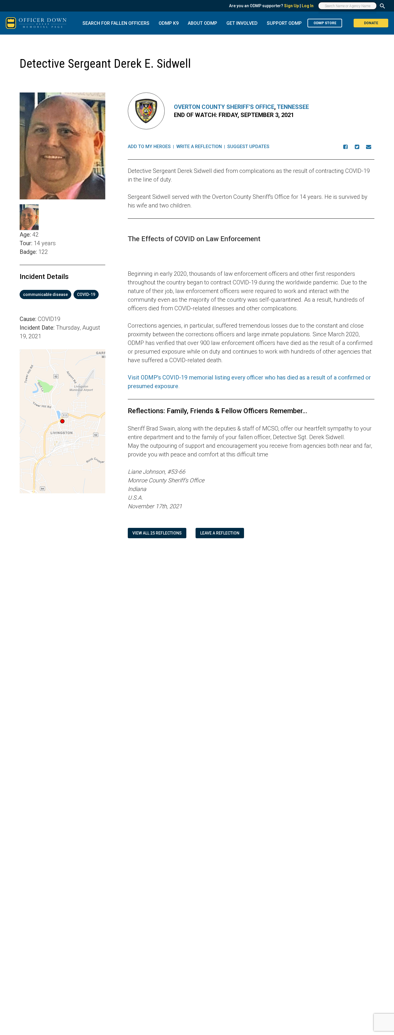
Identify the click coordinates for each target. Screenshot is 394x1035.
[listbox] (62, 294)
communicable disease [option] (45, 294)
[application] (62, 421)
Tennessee (293, 106)
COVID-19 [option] (86, 294)
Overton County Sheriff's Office (224, 106)
